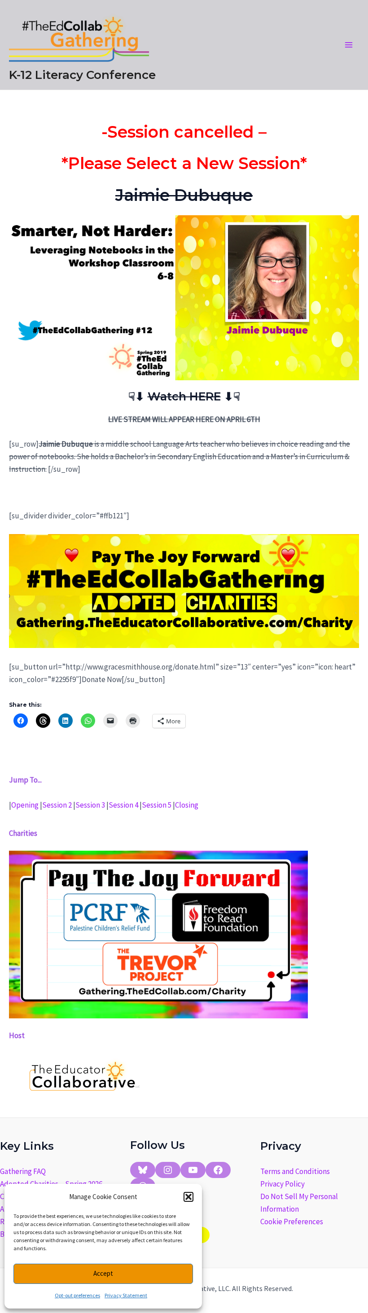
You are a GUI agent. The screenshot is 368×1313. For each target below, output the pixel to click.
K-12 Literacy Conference (82, 75)
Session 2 (57, 805)
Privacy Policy (282, 1184)
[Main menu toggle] (349, 45)
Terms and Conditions (295, 1171)
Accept (103, 1273)
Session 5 (156, 805)
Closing (186, 805)
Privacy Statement (126, 1295)
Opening (25, 805)
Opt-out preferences (77, 1295)
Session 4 (123, 805)
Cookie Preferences (291, 1221)
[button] (188, 1196)
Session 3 (90, 805)
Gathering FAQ (23, 1171)
